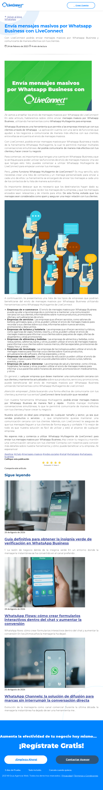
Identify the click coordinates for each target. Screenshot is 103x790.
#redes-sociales (51, 454)
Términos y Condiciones (86, 775)
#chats (17, 454)
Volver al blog (14, 17)
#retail (63, 454)
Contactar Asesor (78, 759)
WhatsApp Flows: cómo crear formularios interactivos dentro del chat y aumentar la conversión (43, 620)
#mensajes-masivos (32, 454)
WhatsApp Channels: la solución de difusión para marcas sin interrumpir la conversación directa (49, 698)
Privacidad (67, 775)
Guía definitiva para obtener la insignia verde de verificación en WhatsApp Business (48, 541)
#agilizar (9, 454)
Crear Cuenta (82, 5)
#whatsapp (73, 454)
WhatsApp (10, 19)
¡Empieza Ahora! (26, 759)
